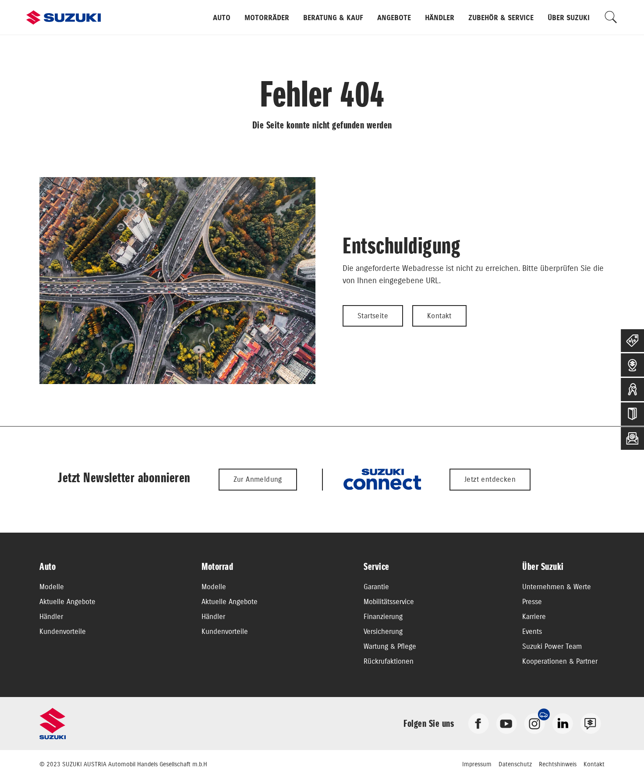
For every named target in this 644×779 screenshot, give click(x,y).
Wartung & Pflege (390, 646)
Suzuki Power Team (552, 646)
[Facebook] (478, 723)
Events (532, 631)
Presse (532, 601)
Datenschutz (515, 764)
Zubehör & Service (501, 17)
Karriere (534, 616)
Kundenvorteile (62, 631)
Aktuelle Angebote (67, 601)
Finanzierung (383, 616)
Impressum (477, 764)
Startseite (372, 315)
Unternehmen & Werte (556, 586)
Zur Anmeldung (258, 479)
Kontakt (439, 315)
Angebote (394, 17)
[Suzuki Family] (590, 723)
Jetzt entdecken (490, 479)
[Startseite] (63, 17)
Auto (221, 17)
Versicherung (383, 631)
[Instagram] (534, 723)
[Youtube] (506, 723)
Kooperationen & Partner (560, 661)
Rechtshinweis (558, 764)
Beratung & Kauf (333, 17)
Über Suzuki (569, 17)
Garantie (376, 586)
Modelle (51, 586)
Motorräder (266, 17)
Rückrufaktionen (389, 661)
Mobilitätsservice (389, 601)
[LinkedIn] (562, 723)
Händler (439, 17)
